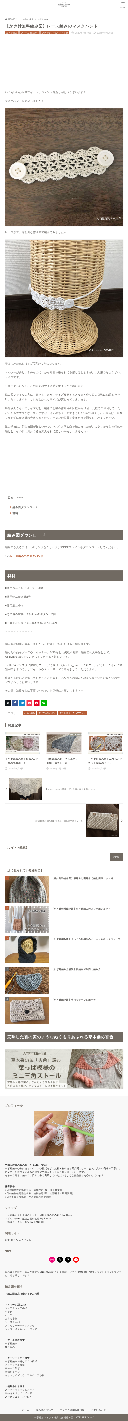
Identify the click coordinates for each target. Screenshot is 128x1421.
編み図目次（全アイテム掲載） (25, 1293)
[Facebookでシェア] (15, 703)
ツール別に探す (26, 19)
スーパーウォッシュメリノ (20, 1389)
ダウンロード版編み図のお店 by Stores (30, 1218)
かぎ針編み (43, 19)
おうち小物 (11, 1318)
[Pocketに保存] (29, 703)
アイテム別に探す (29, 32)
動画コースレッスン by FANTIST (26, 1222)
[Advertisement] (64, 62)
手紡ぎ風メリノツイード (18, 1393)
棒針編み (10, 1346)
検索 (116, 857)
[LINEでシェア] (44, 703)
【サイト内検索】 (17, 847)
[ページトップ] (121, 1414)
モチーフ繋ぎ (12, 1368)
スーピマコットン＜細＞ (18, 1396)
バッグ (8, 1311)
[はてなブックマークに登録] (22, 703)
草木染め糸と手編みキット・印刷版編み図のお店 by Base (40, 1215)
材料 (15, 513)
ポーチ (8, 1315)
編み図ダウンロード (25, 507)
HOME (11, 19)
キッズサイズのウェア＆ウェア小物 (24, 1375)
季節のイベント (13, 1371)
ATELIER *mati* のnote (18, 1240)
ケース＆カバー (13, 1322)
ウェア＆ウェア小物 (16, 1308)
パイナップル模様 (15, 1364)
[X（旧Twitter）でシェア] (8, 703)
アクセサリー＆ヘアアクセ (55, 32)
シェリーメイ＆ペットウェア (21, 1328)
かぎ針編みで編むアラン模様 (21, 1361)
